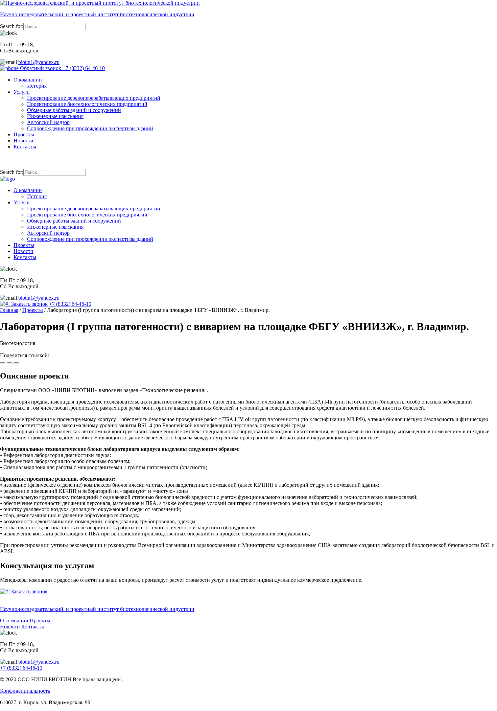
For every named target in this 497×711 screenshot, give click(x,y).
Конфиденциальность (25, 691)
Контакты (25, 147)
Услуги (22, 92)
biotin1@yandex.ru (39, 62)
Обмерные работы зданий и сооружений (74, 110)
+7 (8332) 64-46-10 (84, 68)
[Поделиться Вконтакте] (2, 363)
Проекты (24, 134)
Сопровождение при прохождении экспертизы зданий (90, 128)
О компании (28, 80)
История (37, 86)
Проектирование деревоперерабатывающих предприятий (93, 98)
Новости (23, 140)
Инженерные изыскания (55, 116)
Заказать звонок (29, 304)
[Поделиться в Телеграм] (16, 363)
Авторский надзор (48, 122)
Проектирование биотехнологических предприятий (87, 104)
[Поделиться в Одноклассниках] (9, 363)
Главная (9, 310)
